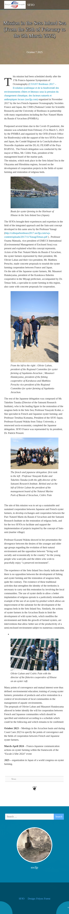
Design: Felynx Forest (39, 898)
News (13, 779)
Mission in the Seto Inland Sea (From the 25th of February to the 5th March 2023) (34, 29)
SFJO (22, 898)
